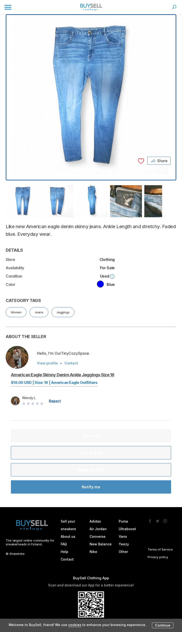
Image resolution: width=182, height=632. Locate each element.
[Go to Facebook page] (150, 520)
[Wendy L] (17, 357)
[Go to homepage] (91, 7)
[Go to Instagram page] (165, 520)
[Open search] (174, 7)
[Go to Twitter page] (157, 520)
